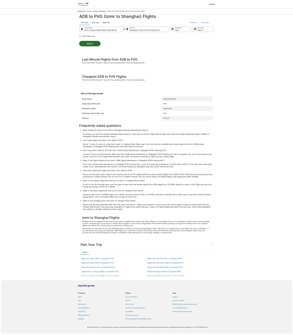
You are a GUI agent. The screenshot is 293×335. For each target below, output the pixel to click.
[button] (146, 244)
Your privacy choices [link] (131, 315)
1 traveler (192, 22)
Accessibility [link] (129, 311)
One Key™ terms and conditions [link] (135, 308)
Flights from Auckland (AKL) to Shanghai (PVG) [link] (164, 258)
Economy (205, 22)
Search (90, 43)
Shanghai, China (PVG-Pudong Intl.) (145, 30)
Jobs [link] (79, 300)
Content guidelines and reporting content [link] (138, 319)
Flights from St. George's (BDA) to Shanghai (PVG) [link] (100, 271)
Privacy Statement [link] (131, 297)
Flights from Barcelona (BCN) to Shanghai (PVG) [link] (165, 267)
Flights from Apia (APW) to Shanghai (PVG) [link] (97, 263)
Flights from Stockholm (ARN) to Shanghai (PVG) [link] (165, 263)
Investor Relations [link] (83, 308)
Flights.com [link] (81, 11)
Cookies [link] (127, 300)
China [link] (89, 11)
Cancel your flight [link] (178, 300)
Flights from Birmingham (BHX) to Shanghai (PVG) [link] (165, 276)
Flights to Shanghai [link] (99, 11)
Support (212, 4)
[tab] (84, 22)
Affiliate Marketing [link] (84, 315)
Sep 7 (177, 30)
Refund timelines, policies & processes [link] (184, 304)
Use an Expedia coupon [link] (179, 308)
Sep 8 (200, 30)
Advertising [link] (81, 311)
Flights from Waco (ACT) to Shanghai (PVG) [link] (97, 258)
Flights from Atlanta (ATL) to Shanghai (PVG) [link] (98, 267)
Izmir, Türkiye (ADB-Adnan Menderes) (100, 30)
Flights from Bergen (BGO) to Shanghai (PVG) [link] (164, 271)
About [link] (80, 297)
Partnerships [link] (82, 304)
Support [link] (175, 297)
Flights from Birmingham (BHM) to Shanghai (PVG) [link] (100, 276)
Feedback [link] (81, 319)
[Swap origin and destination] (124, 29)
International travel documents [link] (182, 311)
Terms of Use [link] (129, 304)
